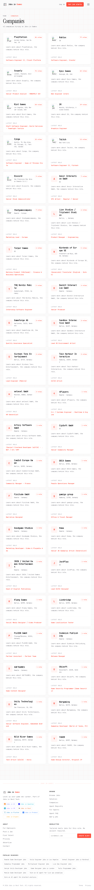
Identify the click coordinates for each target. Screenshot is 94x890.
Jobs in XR (10, 808)
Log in (62, 4)
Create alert (84, 836)
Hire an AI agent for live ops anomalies (46, 873)
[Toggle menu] (88, 4)
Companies (53, 802)
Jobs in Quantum (27, 804)
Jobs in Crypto (12, 817)
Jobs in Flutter (12, 812)
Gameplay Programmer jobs (14, 864)
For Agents (54, 810)
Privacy (88, 885)
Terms (81, 885)
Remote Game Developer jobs (15, 860)
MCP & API (53, 817)
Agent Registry (56, 806)
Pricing (6, 839)
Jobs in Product (31, 812)
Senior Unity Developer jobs (15, 868)
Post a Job (8, 832)
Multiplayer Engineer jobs (38, 864)
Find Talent (8, 835)
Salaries (53, 799)
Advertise (7, 842)
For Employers (9, 828)
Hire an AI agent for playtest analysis (20, 877)
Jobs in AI (10, 804)
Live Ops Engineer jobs (62, 864)
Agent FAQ (53, 813)
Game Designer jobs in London (42, 868)
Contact (6, 846)
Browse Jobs (54, 795)
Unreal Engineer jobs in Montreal (75, 860)
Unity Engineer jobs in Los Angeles (44, 860)
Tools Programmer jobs (67, 868)
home (4, 16)
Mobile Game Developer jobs (15, 873)
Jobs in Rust (26, 808)
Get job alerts (75, 4)
